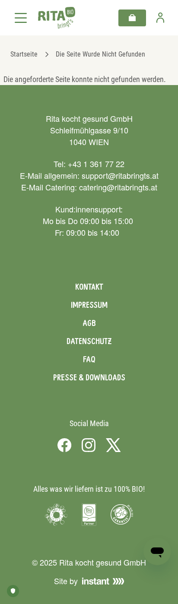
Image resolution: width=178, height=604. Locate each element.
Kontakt (89, 286)
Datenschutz (89, 341)
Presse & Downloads (89, 377)
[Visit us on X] (113, 445)
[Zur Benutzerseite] (160, 18)
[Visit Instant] (103, 581)
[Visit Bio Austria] (89, 514)
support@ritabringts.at (120, 175)
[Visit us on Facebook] (64, 445)
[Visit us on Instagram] (88, 445)
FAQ (89, 359)
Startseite (24, 54)
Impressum (89, 304)
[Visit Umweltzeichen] (56, 514)
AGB (89, 323)
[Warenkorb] (132, 17)
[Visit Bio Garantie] (122, 514)
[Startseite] (56, 18)
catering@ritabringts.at (118, 187)
